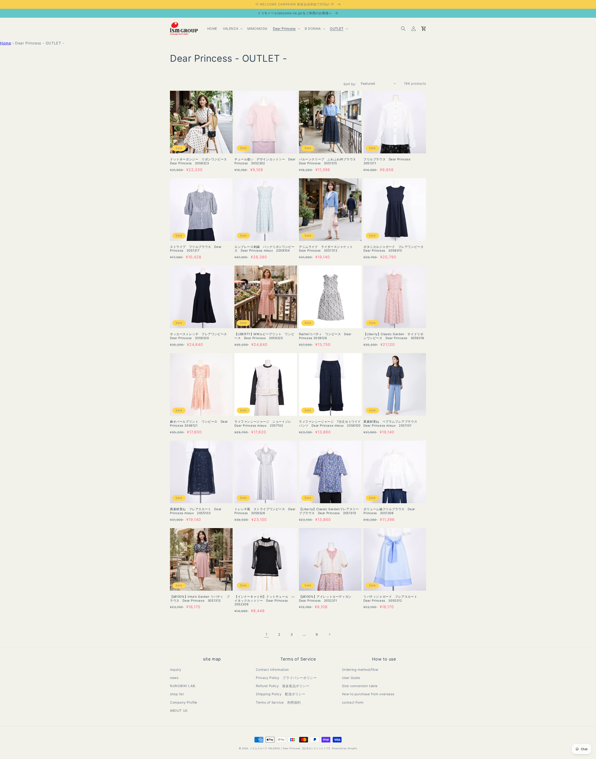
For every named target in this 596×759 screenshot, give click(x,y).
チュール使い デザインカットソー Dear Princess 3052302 (265, 161)
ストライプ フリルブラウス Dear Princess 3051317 (196, 249)
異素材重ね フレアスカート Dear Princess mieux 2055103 (196, 511)
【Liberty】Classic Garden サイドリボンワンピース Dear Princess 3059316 (393, 336)
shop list (177, 694)
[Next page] (329, 634)
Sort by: (349, 84)
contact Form (353, 702)
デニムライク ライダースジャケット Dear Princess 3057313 (327, 249)
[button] (232, 29)
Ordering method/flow (360, 669)
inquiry (175, 669)
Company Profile (183, 702)
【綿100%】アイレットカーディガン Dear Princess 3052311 (327, 598)
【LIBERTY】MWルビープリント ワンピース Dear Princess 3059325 (264, 336)
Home (5, 43)
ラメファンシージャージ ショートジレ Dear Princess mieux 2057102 (264, 423)
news (174, 678)
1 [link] (267, 634)
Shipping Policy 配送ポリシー (280, 694)
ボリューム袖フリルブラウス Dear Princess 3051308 (389, 511)
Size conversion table (360, 686)
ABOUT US (179, 710)
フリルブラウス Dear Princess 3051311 (388, 161)
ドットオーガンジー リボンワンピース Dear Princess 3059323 (200, 161)
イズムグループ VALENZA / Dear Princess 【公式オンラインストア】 (290, 748)
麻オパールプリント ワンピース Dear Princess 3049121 (199, 423)
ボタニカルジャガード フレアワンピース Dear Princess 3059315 (394, 249)
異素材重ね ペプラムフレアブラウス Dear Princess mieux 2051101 (391, 423)
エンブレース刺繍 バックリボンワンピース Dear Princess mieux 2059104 (264, 249)
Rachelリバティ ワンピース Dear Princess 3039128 (325, 336)
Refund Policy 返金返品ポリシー (282, 686)
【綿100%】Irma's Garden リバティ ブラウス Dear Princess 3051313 (200, 598)
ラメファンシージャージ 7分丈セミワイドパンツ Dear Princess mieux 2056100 (330, 423)
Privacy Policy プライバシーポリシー (286, 678)
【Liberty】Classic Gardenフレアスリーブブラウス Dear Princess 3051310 (329, 511)
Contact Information (272, 669)
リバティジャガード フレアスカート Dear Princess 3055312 (391, 598)
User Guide (351, 678)
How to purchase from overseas (368, 694)
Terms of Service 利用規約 (278, 702)
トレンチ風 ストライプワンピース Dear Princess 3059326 (265, 511)
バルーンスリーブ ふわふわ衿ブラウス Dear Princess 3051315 (329, 161)
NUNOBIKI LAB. (183, 686)
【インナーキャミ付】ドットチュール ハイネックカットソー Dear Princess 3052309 (264, 600)
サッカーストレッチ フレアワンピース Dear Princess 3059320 (200, 336)
